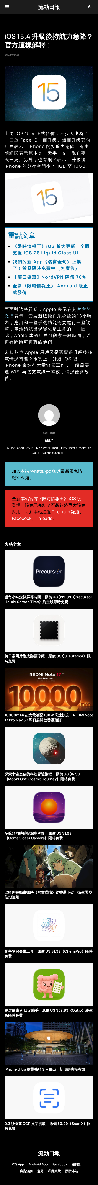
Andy (49, 440)
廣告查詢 (26, 1171)
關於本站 (71, 1171)
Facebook (21, 518)
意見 (40, 1171)
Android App (38, 1164)
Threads (44, 518)
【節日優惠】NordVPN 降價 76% (49, 277)
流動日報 (49, 6)
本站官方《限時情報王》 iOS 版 (51, 499)
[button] (7, 7)
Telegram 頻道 (66, 512)
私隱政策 (54, 1171)
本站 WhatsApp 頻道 (41, 471)
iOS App (18, 1164)
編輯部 (76, 1164)
